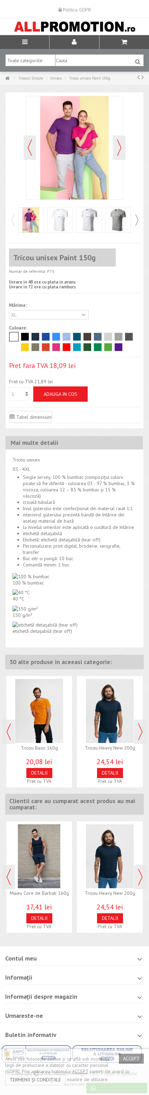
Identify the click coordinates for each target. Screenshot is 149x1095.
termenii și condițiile (35, 1080)
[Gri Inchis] (118, 337)
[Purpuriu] (56, 347)
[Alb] (14, 337)
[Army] (87, 337)
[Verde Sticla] (87, 347)
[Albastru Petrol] (77, 337)
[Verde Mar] (108, 347)
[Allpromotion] (74, 27)
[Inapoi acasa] (7, 78)
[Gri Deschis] (108, 337)
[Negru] (25, 337)
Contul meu (21, 958)
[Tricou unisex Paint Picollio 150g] (30, 219)
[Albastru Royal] (46, 337)
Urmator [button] (119, 148)
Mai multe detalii (34, 443)
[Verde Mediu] (98, 347)
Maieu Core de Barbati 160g (39, 893)
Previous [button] (12, 220)
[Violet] (118, 347)
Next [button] (136, 220)
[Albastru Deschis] (66, 337)
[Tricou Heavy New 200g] (110, 711)
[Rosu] (66, 347)
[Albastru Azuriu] (56, 337)
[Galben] (25, 347)
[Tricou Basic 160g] (39, 711)
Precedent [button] (30, 148)
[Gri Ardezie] (129, 337)
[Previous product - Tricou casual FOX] (138, 77)
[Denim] (98, 337)
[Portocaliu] (46, 347)
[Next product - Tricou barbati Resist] (142, 77)
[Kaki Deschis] (35, 347)
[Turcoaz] (77, 347)
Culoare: (18, 328)
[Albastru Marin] (35, 337)
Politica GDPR (76, 10)
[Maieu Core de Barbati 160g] (39, 856)
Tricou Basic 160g (39, 748)
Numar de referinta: (27, 271)
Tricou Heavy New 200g (110, 748)
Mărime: (18, 305)
